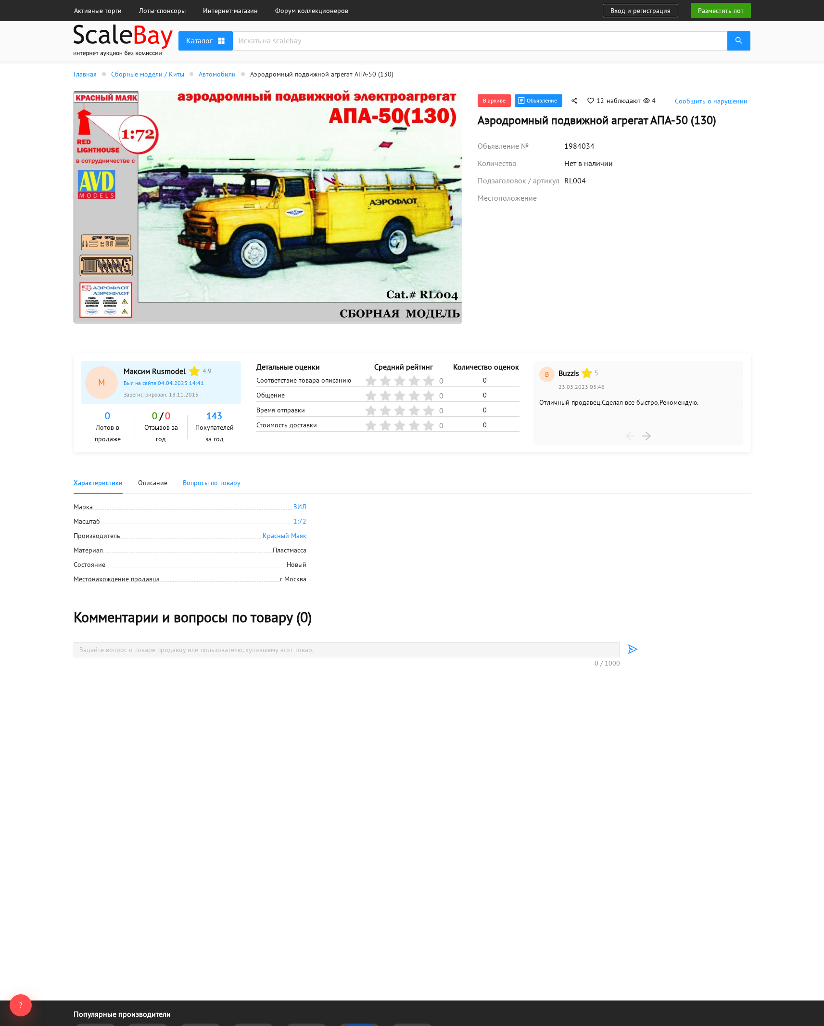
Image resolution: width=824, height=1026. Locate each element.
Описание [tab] (152, 482)
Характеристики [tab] (98, 482)
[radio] (194, 371)
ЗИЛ (299, 506)
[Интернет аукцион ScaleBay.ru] (123, 42)
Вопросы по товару (212, 482)
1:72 (299, 521)
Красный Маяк (284, 535)
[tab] (212, 482)
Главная (85, 74)
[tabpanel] (412, 542)
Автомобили (217, 74)
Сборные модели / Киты (147, 74)
